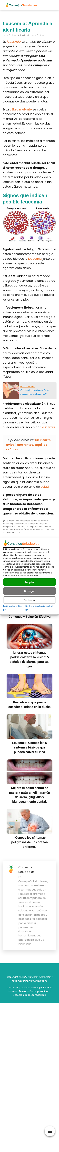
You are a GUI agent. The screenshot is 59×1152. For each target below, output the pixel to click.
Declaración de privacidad (34, 991)
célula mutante (21, 109)
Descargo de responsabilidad (29, 995)
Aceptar (30, 582)
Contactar (13, 987)
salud (45, 487)
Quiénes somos (30, 987)
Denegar (29, 591)
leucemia (13, 42)
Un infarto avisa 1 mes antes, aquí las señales (28, 445)
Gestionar (29, 600)
